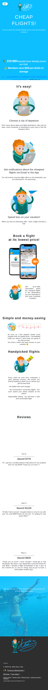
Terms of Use (16, 677)
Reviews (6, 674)
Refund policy (26, 677)
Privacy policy (7, 677)
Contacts (6, 678)
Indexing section (36, 677)
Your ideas (15, 674)
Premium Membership (15, 670)
